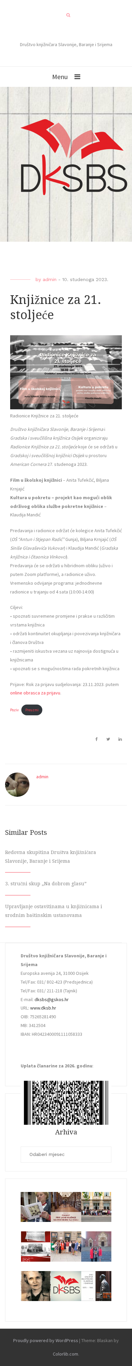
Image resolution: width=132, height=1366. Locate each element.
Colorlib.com (65, 1354)
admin (50, 279)
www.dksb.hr (43, 1008)
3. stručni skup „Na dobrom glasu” (46, 883)
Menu (60, 76)
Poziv (14, 710)
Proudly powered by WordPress (45, 1340)
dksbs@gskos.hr (52, 999)
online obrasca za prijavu (35, 693)
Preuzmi (32, 710)
